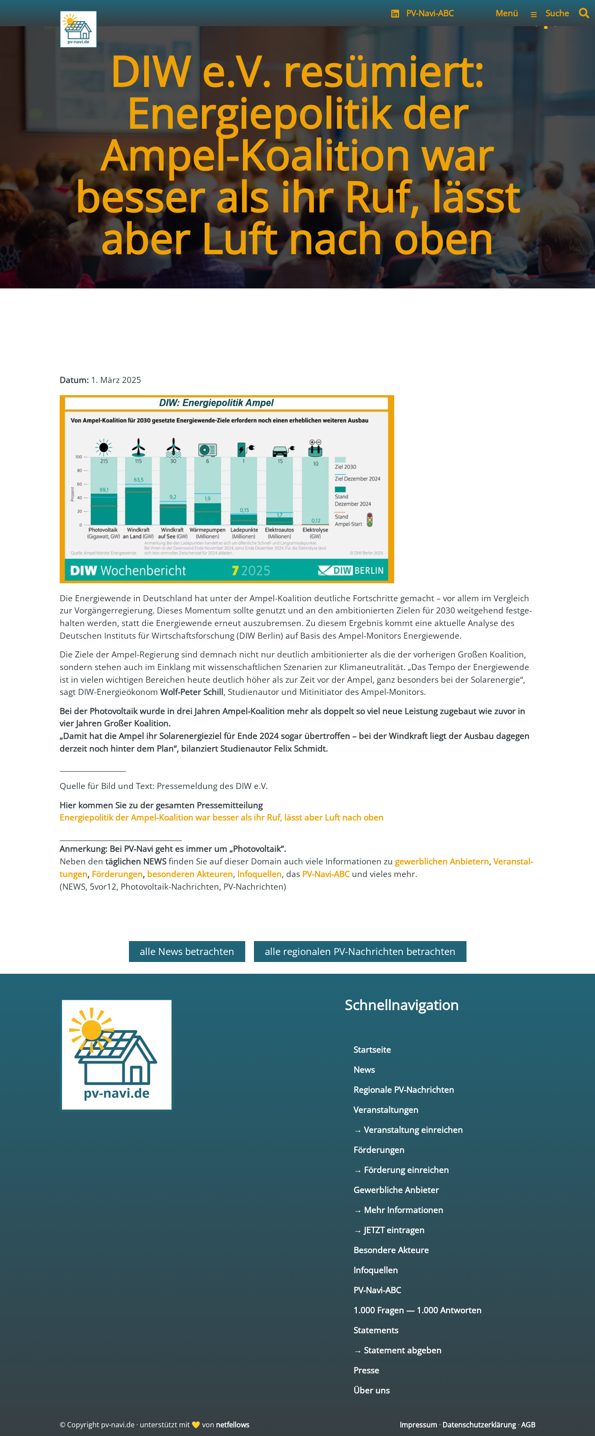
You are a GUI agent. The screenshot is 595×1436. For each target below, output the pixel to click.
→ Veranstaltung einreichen (408, 1129)
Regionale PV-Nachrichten (404, 1089)
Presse (366, 1370)
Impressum (418, 1424)
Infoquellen (376, 1270)
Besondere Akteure (391, 1250)
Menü (507, 13)
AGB (528, 1424)
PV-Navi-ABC (430, 13)
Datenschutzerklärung (479, 1424)
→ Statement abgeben (398, 1350)
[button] (584, 13)
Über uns (372, 1390)
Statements (376, 1330)
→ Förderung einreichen (401, 1169)
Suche (557, 13)
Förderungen (379, 1149)
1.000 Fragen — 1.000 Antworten (418, 1310)
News (364, 1069)
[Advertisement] (129, 340)
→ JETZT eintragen (389, 1230)
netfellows (233, 1424)
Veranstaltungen (386, 1109)
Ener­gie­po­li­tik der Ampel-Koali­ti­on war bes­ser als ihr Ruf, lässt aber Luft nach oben (222, 817)
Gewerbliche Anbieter (396, 1190)
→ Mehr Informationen (398, 1210)
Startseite (372, 1049)
